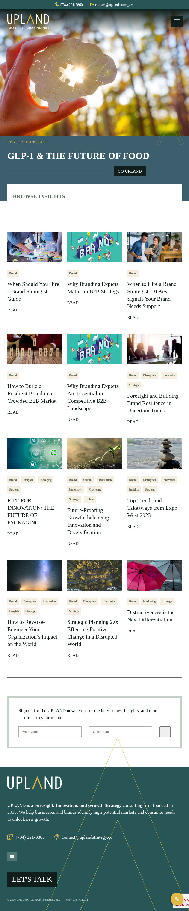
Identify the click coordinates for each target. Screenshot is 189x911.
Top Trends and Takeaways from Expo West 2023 (152, 507)
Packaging (45, 480)
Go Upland (130, 171)
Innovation (169, 375)
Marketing (95, 489)
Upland (90, 499)
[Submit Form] (165, 731)
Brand (13, 273)
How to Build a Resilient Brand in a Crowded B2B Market (32, 393)
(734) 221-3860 (30, 837)
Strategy (134, 385)
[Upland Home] (28, 21)
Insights (28, 480)
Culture (87, 480)
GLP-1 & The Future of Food (78, 156)
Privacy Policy (77, 899)
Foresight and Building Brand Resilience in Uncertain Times (153, 403)
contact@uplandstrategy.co (87, 837)
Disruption (149, 375)
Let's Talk (32, 879)
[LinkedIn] (12, 856)
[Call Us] (177, 899)
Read (13, 310)
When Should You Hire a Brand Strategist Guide (33, 291)
